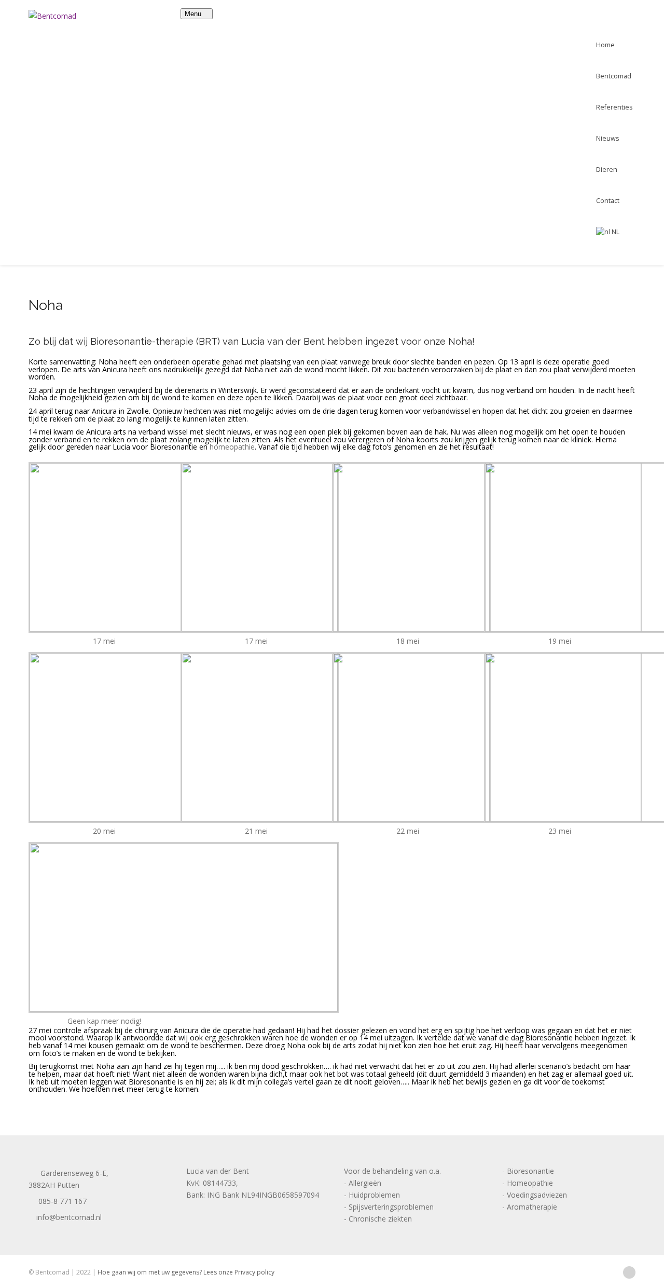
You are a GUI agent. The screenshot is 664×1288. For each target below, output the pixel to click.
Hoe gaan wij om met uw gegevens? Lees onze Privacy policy (186, 1272)
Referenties (614, 107)
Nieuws (607, 138)
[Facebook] (629, 1271)
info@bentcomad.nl (68, 1217)
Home (605, 44)
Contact (607, 200)
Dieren (606, 169)
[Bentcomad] (52, 16)
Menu (194, 14)
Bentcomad (613, 76)
